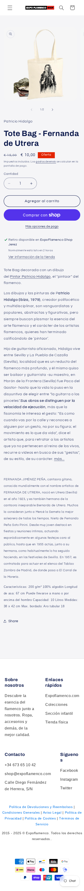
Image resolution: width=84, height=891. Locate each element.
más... (59, 459)
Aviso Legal (52, 812)
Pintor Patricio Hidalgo (30, 276)
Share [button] (13, 621)
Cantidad (11, 174)
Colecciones (56, 705)
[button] (61, 7)
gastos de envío (46, 161)
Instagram (69, 779)
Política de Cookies (40, 818)
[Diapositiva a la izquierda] (31, 109)
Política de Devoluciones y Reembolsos (41, 807)
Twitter (66, 788)
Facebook (69, 770)
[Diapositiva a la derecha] (52, 109)
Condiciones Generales (21, 812)
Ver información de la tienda (31, 257)
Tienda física (56, 722)
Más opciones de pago (42, 226)
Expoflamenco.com (62, 696)
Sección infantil (59, 713)
